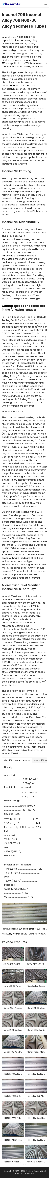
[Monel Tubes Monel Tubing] (36, 1045)
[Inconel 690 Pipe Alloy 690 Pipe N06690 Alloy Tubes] (13, 979)
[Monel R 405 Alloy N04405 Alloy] (13, 1023)
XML (28, 1173)
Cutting (7, 306)
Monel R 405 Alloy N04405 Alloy (14, 1030)
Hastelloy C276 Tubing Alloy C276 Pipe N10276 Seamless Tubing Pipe (14, 1096)
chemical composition (27, 72)
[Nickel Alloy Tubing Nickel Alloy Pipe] (13, 1001)
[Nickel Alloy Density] (36, 979)
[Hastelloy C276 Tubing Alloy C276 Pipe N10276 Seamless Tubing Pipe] (13, 1089)
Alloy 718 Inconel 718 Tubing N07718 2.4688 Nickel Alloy (37, 1161)
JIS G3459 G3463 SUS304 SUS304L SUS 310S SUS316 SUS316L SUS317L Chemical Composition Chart (14, 964)
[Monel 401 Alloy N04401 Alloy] (36, 1023)
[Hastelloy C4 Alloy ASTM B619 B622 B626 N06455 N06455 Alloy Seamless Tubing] (13, 1111)
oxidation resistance (20, 85)
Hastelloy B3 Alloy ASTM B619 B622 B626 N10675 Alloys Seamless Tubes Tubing (37, 1117)
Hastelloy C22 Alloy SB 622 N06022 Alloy (37, 1096)
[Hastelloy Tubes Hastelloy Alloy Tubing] (13, 1155)
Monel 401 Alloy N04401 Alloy (37, 1030)
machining (37, 66)
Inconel (6, 37)
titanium (39, 95)
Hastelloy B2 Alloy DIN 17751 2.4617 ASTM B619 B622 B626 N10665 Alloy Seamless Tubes (14, 1139)
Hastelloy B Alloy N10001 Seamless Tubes (37, 1139)
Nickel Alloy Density (36, 986)
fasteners (38, 153)
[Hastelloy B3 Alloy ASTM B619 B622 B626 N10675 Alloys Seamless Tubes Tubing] (36, 1111)
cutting (10, 258)
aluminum (12, 98)
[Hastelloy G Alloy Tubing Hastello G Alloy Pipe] (13, 1067)
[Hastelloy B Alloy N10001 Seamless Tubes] (36, 1133)
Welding (19, 411)
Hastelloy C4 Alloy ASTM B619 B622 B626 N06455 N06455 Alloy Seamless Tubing (14, 1117)
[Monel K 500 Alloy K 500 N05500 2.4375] (36, 1001)
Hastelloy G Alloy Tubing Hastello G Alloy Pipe (14, 1074)
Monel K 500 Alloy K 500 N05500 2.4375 (37, 1008)
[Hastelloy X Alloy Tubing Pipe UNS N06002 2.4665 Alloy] (36, 1067)
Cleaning (7, 511)
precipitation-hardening (17, 40)
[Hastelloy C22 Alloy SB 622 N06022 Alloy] (36, 1089)
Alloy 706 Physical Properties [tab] (17, 760)
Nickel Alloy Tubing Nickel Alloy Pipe (14, 1008)
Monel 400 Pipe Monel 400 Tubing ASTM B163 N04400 (14, 1052)
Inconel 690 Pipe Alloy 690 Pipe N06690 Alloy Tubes (14, 986)
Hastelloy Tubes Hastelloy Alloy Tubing (14, 1161)
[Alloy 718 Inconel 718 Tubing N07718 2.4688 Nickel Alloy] (36, 1155)
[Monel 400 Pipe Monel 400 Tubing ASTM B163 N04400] (13, 1045)
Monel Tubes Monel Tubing (37, 1052)
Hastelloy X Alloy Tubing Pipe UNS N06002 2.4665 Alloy (37, 1074)
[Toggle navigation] (45, 3)
